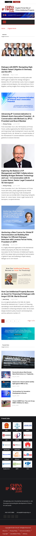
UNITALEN (6, 449)
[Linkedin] (28, 2)
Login (9, 2)
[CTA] (27, 435)
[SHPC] (27, 425)
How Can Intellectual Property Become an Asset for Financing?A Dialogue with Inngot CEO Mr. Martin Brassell (18, 294)
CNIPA (17, 440)
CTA (27, 440)
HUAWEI (27, 449)
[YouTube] (30, 2)
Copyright (5, 534)
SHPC (27, 430)
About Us (5, 531)
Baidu (27, 459)
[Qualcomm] (6, 464)
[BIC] (6, 435)
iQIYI (17, 469)
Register (17, 2)
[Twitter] (25, 2)
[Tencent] (6, 454)
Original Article (12, 28)
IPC (17, 430)
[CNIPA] (17, 435)
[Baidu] (27, 454)
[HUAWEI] (27, 444)
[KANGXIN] (17, 444)
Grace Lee (6, 75)
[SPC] (6, 425)
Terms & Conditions (25, 531)
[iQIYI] (17, 464)
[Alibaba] (17, 454)
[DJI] (27, 464)
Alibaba (17, 459)
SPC (6, 430)
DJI (28, 469)
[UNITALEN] (6, 444)
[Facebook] (23, 2)
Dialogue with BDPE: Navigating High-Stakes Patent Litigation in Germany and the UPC (17, 69)
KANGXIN (17, 449)
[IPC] (17, 425)
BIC (6, 440)
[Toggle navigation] (4, 22)
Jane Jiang (6, 245)
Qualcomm (6, 469)
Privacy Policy (13, 531)
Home (3, 28)
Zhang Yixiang (7, 124)
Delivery (25, 534)
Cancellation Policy (15, 534)
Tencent (6, 459)
